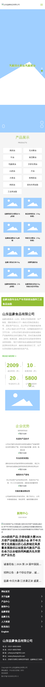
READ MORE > (9, 356)
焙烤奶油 (32, 178)
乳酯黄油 (12, 164)
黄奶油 (12, 150)
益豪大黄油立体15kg (12, 262)
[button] (42, 68)
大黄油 (12, 178)
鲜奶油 (12, 185)
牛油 (12, 157)
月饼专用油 (32, 164)
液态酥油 (32, 157)
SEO (22, 670)
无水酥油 (32, 150)
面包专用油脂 (32, 185)
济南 (17, 670)
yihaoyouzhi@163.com (16, 653)
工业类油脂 (12, 191)
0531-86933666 (14, 646)
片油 (32, 171)
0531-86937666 (14, 650)
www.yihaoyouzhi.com (16, 656)
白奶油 (12, 171)
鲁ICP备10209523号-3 (9, 676)
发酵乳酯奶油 (33, 262)
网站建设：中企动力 (8, 670)
